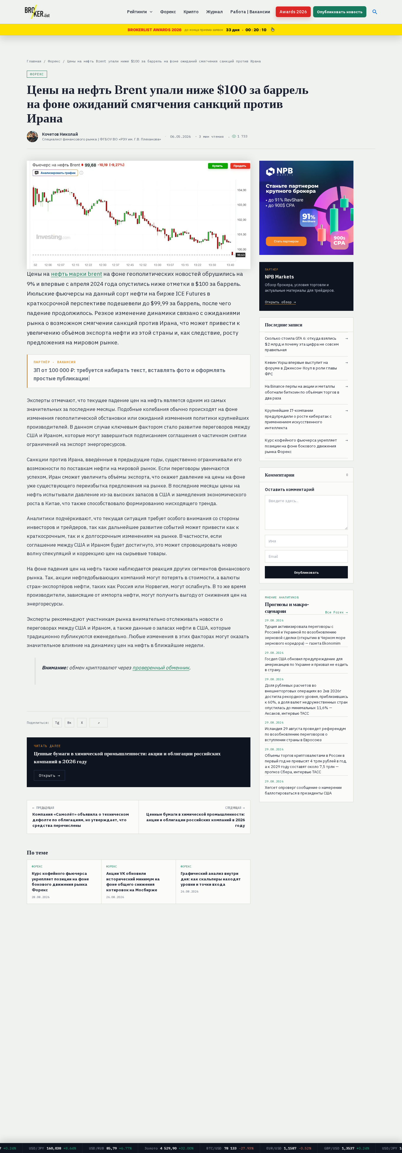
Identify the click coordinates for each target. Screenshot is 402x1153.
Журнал (214, 11)
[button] (149, 11)
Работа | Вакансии (250, 11)
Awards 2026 (293, 11)
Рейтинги (137, 11)
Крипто (191, 11)
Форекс (168, 11)
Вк (69, 723)
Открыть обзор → (280, 302)
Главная (34, 61)
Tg (57, 723)
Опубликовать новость (340, 11)
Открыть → (49, 775)
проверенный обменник (160, 667)
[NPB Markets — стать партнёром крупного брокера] (306, 208)
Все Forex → (336, 612)
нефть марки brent (76, 273)
